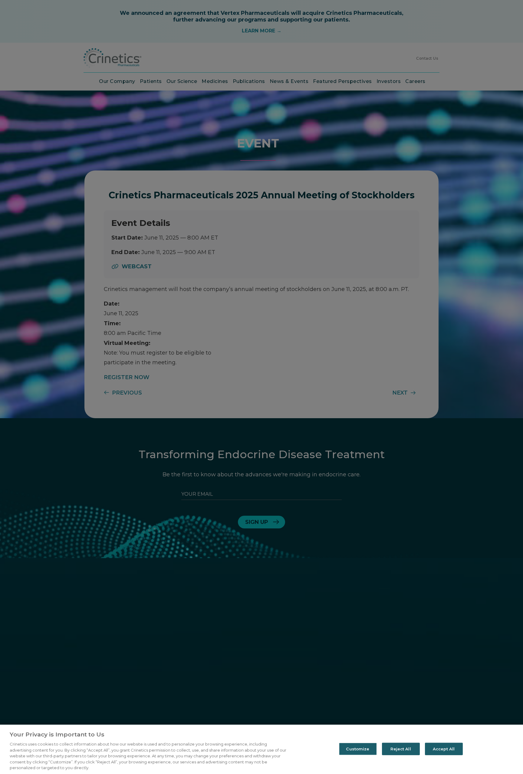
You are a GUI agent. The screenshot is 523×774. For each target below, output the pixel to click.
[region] (261, 749)
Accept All (444, 748)
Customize (357, 748)
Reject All (400, 748)
